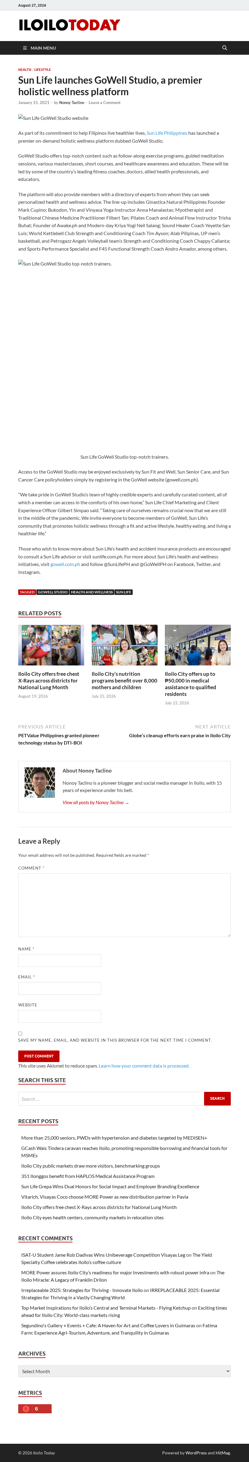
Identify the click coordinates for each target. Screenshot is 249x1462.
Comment (31, 868)
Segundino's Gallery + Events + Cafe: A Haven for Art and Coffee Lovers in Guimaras (108, 1325)
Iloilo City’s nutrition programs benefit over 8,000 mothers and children (124, 680)
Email (26, 976)
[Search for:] (124, 1099)
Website (27, 1004)
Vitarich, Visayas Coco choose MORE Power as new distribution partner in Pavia (104, 1197)
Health (24, 70)
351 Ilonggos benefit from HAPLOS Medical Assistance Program (88, 1176)
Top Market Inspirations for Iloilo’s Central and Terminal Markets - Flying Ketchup (106, 1308)
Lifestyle (42, 70)
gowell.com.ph (65, 564)
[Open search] (224, 48)
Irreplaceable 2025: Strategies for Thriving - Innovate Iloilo (82, 1290)
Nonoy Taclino (71, 102)
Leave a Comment (105, 102)
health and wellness (92, 592)
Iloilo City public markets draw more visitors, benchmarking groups (90, 1166)
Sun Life (123, 592)
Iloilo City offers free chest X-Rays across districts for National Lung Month (48, 680)
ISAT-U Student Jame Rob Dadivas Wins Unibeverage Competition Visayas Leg (103, 1255)
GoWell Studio (53, 592)
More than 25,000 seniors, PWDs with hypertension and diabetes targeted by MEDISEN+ (114, 1138)
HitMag (223, 1452)
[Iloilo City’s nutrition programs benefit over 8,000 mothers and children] (125, 647)
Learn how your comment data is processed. (144, 1065)
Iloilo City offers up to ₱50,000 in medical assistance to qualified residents (190, 684)
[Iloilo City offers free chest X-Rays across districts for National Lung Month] (51, 647)
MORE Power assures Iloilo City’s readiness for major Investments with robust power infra (115, 1272)
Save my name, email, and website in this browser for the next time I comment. (115, 1040)
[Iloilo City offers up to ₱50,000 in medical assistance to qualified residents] (198, 647)
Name (26, 948)
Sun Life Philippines (167, 133)
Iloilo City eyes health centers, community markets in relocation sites (92, 1217)
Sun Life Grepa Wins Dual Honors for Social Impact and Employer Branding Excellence (110, 1186)
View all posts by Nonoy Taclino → (96, 802)
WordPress (196, 1452)
